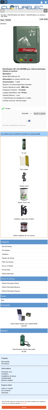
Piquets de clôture (8, 258)
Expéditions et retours (8, 376)
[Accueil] (5, 2)
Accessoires (6, 270)
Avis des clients (8, 125)
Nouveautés (5, 305)
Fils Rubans (6, 250)
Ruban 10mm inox (24, 202)
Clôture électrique (8, 273)
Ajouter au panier (39, 113)
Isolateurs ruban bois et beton (24, 219)
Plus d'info (23, 403)
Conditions (5, 374)
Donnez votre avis (20, 125)
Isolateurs (5, 254)
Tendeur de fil (24, 186)
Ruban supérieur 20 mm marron (24, 235)
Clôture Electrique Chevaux (11, 291)
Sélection (4, 330)
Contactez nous (6, 372)
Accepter (24, 407)
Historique (4, 392)
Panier (3, 296)
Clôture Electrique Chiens (10, 283)
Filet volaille (24, 169)
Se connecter (5, 390)
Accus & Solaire (7, 266)
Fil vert (24, 153)
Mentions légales (7, 380)
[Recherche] (2, 2)
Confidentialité (6, 378)
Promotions (5, 363)
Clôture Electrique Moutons (11, 287)
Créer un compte (7, 388)
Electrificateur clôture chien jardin (24, 349)
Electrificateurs (7, 246)
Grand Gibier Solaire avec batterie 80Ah (24, 324)
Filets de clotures (8, 262)
